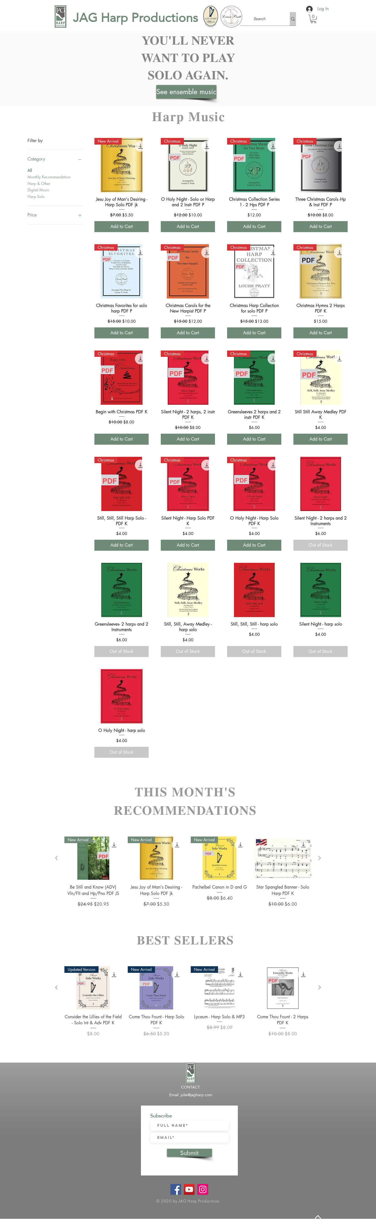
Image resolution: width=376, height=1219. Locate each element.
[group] (188, 872)
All (30, 170)
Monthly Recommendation (49, 177)
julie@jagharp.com (196, 1094)
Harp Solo (36, 196)
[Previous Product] (56, 858)
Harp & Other (39, 183)
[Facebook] (175, 1189)
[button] (313, 19)
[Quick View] (320, 484)
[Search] (293, 19)
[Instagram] (202, 1189)
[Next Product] (319, 858)
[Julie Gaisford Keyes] (189, 1189)
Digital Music (39, 189)
